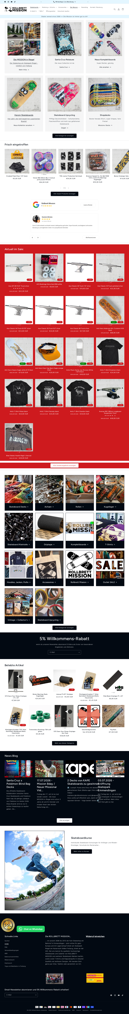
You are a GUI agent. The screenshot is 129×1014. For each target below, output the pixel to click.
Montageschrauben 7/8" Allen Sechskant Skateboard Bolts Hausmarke (15, 731)
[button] (35, 7)
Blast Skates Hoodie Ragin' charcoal (18, 455)
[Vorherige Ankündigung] (41, 2)
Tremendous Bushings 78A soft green (40, 730)
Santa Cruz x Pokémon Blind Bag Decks (18, 783)
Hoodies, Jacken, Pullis (17, 582)
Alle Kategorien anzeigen (64, 136)
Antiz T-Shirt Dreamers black (110, 370)
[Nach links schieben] (60, 188)
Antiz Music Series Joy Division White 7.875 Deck (79, 370)
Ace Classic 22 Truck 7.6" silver (80, 286)
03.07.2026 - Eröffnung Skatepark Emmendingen (107, 785)
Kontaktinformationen (96, 1010)
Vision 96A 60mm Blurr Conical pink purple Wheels (44, 178)
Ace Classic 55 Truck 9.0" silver (49, 328)
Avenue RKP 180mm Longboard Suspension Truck (110, 412)
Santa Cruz (63, 67)
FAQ (6, 947)
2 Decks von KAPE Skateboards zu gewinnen (83, 782)
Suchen (7, 941)
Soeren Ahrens (47, 217)
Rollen (79, 507)
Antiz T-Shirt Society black (49, 411)
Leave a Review (88, 205)
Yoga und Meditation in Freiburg (15, 966)
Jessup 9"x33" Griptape (64, 694)
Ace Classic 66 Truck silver (79, 328)
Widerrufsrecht (9, 960)
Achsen (48, 507)
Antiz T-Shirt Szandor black (79, 411)
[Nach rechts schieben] (68, 188)
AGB (6, 953)
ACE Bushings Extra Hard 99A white (49, 284)
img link (24, 23)
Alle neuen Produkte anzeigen (64, 194)
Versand (78, 1010)
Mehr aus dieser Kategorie (64, 743)
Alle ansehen (104, 67)
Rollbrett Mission (48, 203)
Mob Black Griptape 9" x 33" (113, 696)
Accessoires (48, 582)
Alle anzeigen (64, 820)
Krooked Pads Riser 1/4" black (17, 176)
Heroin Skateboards (23, 115)
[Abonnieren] (79, 652)
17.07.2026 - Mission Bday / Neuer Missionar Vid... (47, 785)
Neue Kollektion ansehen (23, 125)
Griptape (48, 544)
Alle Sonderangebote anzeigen (64, 465)
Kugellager (109, 507)
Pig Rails (113, 729)
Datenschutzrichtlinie (12, 956)
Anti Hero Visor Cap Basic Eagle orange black (49, 369)
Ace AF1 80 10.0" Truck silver (19, 286)
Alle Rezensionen (91, 237)
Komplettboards (78, 544)
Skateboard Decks (17, 507)
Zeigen (63, 128)
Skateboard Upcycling (48, 620)
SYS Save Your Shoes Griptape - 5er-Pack (64, 732)
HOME (7, 944)
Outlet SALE (109, 582)
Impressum (8, 963)
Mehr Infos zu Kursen (81, 851)
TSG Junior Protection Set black (70, 176)
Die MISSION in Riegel (24, 59)
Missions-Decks (104, 125)
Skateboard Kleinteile (18, 544)
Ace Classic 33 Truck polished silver (110, 286)
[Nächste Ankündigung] (88, 2)
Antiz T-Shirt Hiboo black (19, 411)
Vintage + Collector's (18, 620)
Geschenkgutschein (89, 729)
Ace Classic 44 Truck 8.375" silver (19, 328)
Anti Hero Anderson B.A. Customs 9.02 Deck (110, 329)
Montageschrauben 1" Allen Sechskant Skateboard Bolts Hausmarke (89, 696)
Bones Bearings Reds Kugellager (40, 695)
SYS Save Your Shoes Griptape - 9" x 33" (16, 697)
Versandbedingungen (12, 950)
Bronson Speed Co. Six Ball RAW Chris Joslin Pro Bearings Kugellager (97, 177)
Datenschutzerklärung (64, 1010)
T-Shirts (109, 544)
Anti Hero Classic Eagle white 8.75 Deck (19, 370)
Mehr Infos (23, 70)
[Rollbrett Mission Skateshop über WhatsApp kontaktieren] (31, 932)
